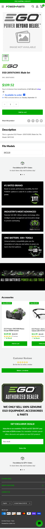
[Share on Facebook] (28, 120)
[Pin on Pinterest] (33, 120)
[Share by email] (41, 120)
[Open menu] (3, 6)
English (5, 503)
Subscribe (22, 448)
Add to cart (22, 112)
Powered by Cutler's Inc (8, 523)
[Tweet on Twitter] (37, 120)
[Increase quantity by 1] (16, 104)
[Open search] (33, 6)
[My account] (37, 6)
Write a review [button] (22, 370)
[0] (41, 6)
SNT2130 (7, 152)
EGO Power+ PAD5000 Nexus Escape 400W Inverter (14, 329)
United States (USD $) (20, 503)
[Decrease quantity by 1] (4, 104)
